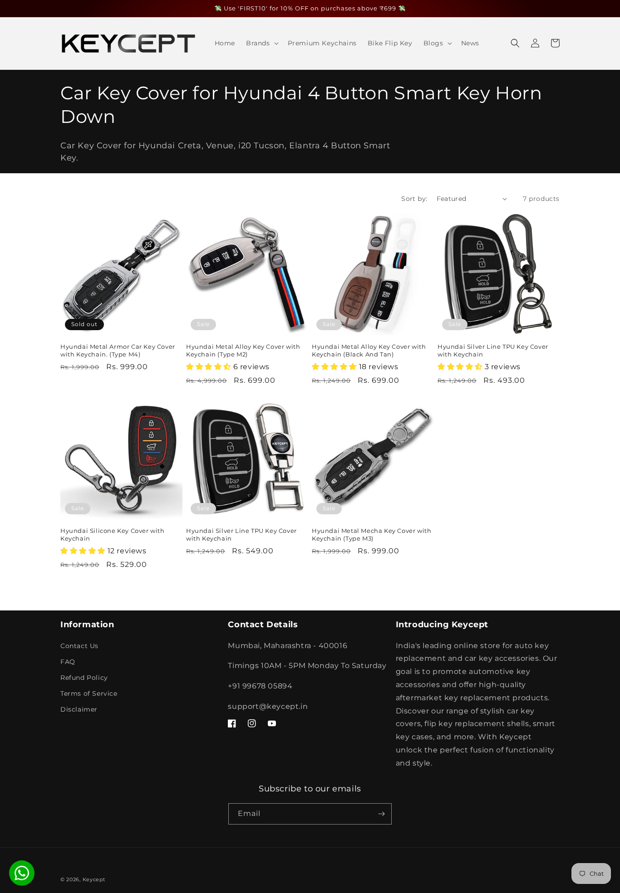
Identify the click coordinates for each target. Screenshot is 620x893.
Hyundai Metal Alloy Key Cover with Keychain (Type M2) (243, 350)
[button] (261, 43)
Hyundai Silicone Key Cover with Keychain (112, 534)
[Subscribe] (381, 814)
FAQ (67, 662)
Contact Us (79, 646)
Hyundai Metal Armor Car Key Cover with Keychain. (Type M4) (117, 350)
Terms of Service (89, 693)
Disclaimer (79, 709)
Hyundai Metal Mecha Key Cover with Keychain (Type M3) (371, 534)
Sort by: (414, 199)
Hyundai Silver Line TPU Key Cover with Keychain (493, 350)
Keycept (94, 879)
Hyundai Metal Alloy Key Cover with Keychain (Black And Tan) (369, 350)
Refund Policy (84, 677)
